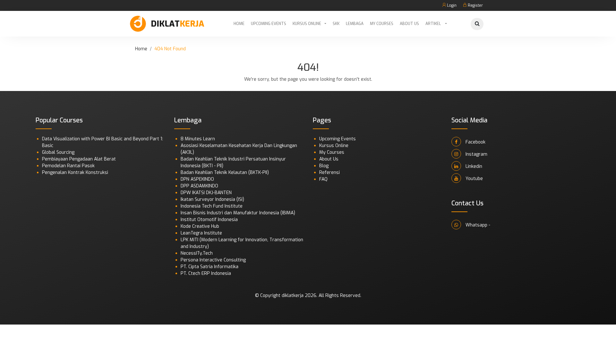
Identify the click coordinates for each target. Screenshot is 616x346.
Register (475, 5)
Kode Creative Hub (200, 226)
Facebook (474, 142)
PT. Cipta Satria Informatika (209, 267)
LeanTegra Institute (201, 233)
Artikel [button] (433, 23)
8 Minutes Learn (198, 139)
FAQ (323, 179)
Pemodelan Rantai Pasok (68, 166)
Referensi (329, 172)
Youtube (473, 179)
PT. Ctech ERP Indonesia (206, 273)
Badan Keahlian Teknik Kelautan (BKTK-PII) (225, 172)
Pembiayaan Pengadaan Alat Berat (79, 159)
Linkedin (473, 166)
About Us (409, 23)
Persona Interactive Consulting (213, 260)
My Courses (381, 23)
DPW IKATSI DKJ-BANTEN (206, 193)
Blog (324, 166)
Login (451, 5)
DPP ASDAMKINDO (199, 186)
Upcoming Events (268, 23)
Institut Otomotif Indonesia (209, 220)
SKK (336, 23)
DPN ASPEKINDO (197, 179)
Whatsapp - (477, 225)
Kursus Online (307, 23)
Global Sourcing (58, 152)
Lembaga (355, 23)
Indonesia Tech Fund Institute (212, 206)
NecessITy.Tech (197, 253)
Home (239, 23)
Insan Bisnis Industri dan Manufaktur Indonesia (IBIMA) (238, 213)
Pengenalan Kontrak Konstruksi (75, 172)
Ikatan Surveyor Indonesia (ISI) (212, 199)
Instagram (475, 154)
